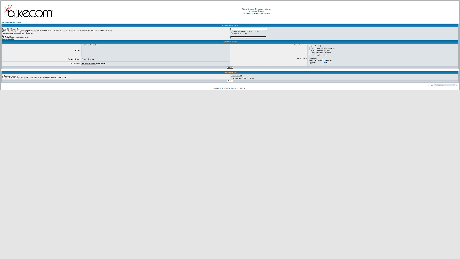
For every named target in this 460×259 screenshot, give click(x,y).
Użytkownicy (260, 9)
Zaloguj (262, 11)
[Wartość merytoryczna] (316, 60)
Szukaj (252, 9)
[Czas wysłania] (316, 59)
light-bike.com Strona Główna (11, 22)
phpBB (222, 88)
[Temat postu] (316, 62)
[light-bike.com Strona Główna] (90, 45)
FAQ (245, 9)
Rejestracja (254, 11)
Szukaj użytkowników (8, 39)
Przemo (233, 88)
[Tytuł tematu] (316, 64)
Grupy (269, 9)
